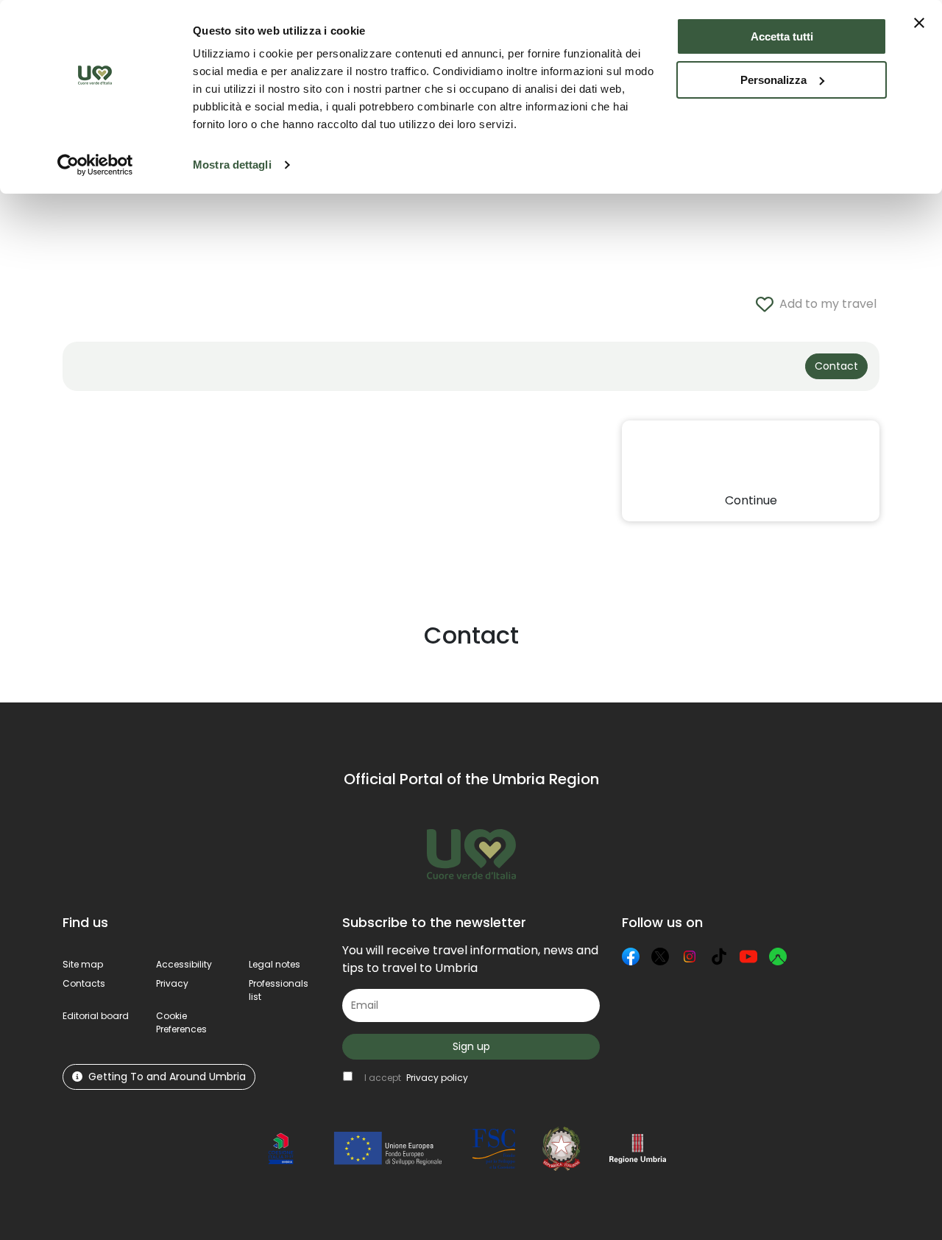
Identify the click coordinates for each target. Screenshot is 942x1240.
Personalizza (773, 80)
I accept (416, 1077)
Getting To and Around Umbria (167, 1076)
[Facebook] (631, 956)
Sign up (471, 1046)
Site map (83, 964)
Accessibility (184, 964)
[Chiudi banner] (919, 23)
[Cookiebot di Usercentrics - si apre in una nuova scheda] (95, 165)
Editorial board (96, 1016)
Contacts (84, 983)
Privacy (172, 983)
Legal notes (274, 964)
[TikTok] (719, 956)
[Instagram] (689, 956)
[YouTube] (748, 956)
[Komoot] (778, 956)
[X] (660, 956)
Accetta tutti (782, 36)
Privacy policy (437, 1077)
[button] (181, 1022)
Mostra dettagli (232, 164)
